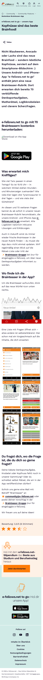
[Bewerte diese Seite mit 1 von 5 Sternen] (3, 529)
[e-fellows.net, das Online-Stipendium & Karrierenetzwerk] (8, 5)
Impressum (20, 664)
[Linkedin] (27, 634)
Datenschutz (21, 660)
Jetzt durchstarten (17, 569)
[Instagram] (14, 634)
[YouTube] (20, 634)
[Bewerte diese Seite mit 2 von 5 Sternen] (9, 529)
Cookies (20, 649)
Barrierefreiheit (20, 657)
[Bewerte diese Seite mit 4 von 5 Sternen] (19, 529)
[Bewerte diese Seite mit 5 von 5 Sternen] (25, 529)
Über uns (20, 646)
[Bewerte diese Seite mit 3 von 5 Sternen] (14, 529)
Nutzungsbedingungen (20, 653)
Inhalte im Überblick (20, 642)
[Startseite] (2, 14)
